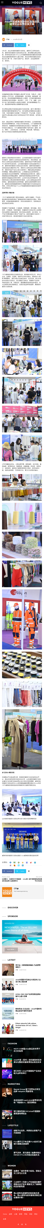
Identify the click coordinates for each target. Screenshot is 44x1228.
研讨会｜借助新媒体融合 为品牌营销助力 (28, 966)
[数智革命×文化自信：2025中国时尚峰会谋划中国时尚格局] (8, 1013)
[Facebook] (18, 1224)
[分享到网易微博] (10, 865)
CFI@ (7, 39)
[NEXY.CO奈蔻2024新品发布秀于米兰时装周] (7, 1051)
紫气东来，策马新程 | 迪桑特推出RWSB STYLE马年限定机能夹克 (27, 1154)
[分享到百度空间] (27, 862)
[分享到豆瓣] (14, 862)
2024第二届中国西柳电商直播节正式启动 (32, 880)
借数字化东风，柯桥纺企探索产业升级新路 (27, 1131)
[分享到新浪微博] (31, 862)
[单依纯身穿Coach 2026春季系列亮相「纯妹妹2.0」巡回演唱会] (7, 1103)
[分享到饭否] (18, 865)
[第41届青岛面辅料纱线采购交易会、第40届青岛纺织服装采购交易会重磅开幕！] (7, 1196)
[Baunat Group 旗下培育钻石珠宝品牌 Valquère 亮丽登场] (7, 1092)
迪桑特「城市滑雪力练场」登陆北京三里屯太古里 (27, 1172)
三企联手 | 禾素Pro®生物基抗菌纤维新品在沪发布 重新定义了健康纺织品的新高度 (28, 1184)
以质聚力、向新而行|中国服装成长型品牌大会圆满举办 (11, 880)
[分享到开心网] (23, 862)
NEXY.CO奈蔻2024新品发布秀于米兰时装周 (27, 1050)
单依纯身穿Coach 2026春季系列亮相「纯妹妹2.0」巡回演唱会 (28, 1101)
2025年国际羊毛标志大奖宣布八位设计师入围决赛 (28, 980)
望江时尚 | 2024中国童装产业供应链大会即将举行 (27, 1072)
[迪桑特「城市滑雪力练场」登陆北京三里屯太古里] (7, 1174)
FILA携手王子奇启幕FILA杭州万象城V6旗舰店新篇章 (28, 1143)
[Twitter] (26, 1224)
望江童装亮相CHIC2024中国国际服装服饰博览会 (27, 1112)
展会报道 (22, 18)
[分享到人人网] (10, 862)
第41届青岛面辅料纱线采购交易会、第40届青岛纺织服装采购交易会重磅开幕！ (28, 1195)
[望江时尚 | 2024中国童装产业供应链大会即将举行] (7, 1074)
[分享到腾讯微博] (35, 862)
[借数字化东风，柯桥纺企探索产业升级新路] (7, 1133)
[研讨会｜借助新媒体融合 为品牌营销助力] (8, 970)
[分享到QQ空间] (18, 862)
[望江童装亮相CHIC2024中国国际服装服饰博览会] (7, 1114)
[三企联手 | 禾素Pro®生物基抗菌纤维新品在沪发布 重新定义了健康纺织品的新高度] (7, 1185)
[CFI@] (4, 39)
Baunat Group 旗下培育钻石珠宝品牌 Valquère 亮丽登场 (27, 1090)
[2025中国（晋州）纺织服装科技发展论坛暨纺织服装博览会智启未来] (7, 1062)
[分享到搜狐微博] (14, 865)
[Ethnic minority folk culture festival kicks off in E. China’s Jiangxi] (8, 1028)
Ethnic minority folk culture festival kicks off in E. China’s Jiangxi (26, 1025)
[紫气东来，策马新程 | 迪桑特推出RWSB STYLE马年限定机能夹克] (7, 1155)
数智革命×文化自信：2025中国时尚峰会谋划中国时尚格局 (29, 1010)
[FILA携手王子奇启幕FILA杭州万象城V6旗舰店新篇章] (7, 1144)
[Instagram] (22, 1224)
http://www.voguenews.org (21, 891)
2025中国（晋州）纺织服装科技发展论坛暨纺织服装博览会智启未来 (28, 1061)
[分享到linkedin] (23, 865)
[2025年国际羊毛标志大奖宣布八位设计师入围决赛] (8, 984)
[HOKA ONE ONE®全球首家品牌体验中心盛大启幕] (8, 999)
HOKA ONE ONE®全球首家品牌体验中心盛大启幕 (28, 995)
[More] (29, 45)
